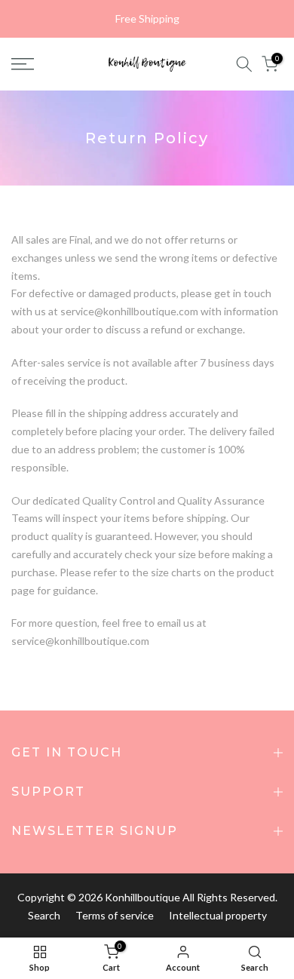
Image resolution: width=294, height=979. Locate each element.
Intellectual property (218, 915)
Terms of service (114, 915)
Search (44, 915)
